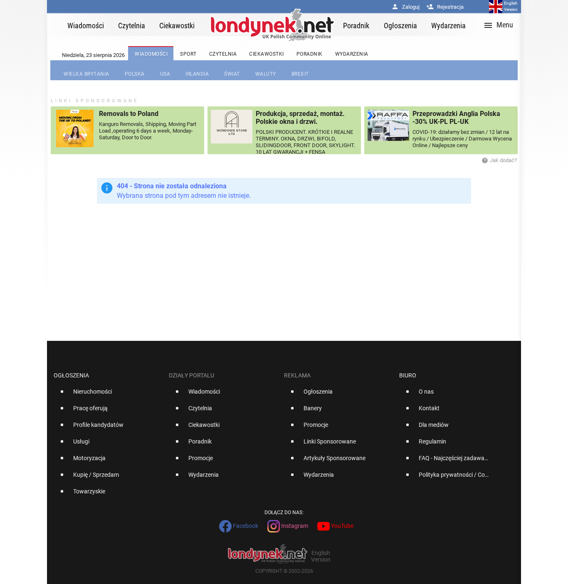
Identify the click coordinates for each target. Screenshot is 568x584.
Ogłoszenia (71, 375)
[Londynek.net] (272, 24)
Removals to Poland (128, 114)
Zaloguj (405, 7)
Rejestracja (445, 7)
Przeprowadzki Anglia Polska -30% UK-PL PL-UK (456, 118)
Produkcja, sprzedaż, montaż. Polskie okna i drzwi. (300, 118)
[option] (108, 395)
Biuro (407, 375)
